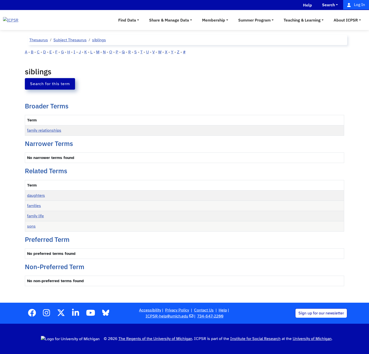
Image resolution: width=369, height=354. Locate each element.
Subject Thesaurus (70, 40)
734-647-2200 (210, 316)
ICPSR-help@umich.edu (167, 316)
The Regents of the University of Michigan (155, 338)
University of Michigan (312, 338)
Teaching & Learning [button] (302, 20)
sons (31, 226)
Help (223, 310)
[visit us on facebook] (32, 314)
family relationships (44, 130)
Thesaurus (38, 40)
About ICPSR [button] (346, 20)
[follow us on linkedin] (75, 314)
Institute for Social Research (255, 338)
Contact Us (204, 310)
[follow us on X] (61, 314)
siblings (99, 40)
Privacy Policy (177, 310)
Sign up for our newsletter (321, 313)
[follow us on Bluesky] (105, 314)
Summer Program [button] (254, 20)
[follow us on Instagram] (46, 314)
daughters (36, 195)
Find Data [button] (127, 20)
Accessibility (150, 310)
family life (35, 216)
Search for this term (50, 83)
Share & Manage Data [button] (169, 20)
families (34, 205)
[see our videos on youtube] (90, 314)
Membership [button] (213, 20)
